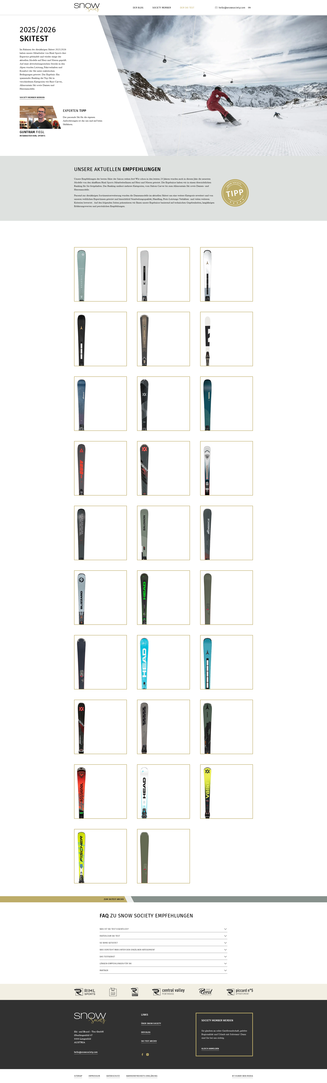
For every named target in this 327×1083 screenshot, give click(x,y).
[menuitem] (249, 7)
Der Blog (138, 7)
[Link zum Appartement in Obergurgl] (239, 992)
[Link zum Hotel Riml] (205, 992)
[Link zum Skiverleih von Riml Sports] (134, 992)
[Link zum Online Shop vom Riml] (113, 992)
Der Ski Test (187, 7)
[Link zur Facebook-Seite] (142, 1054)
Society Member (161, 7)
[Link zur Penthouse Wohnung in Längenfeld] (168, 991)
